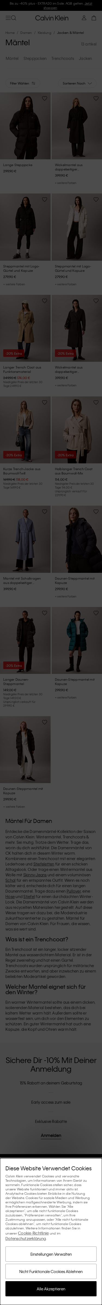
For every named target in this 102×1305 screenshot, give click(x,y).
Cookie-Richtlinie (33, 1232)
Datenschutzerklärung (25, 1238)
